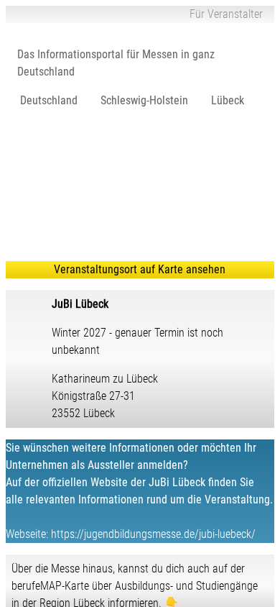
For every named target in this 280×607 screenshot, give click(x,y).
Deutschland (49, 100)
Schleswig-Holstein (144, 100)
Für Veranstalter (226, 14)
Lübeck (227, 100)
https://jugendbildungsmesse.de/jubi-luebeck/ (153, 534)
